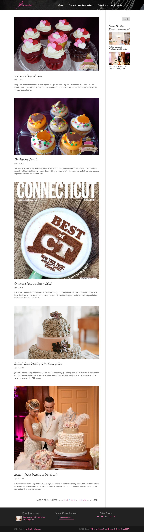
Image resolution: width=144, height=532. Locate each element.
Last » (95, 499)
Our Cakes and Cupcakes (80, 5)
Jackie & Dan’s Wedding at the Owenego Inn (38, 363)
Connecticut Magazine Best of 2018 (33, 283)
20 (84, 499)
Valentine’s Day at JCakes (28, 75)
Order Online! (117, 5)
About (61, 5)
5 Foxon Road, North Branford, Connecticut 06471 (110, 529)
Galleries (102, 5)
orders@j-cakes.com (33, 529)
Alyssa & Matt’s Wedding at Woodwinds (35, 474)
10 (80, 499)
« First (53, 499)
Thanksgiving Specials (25, 159)
